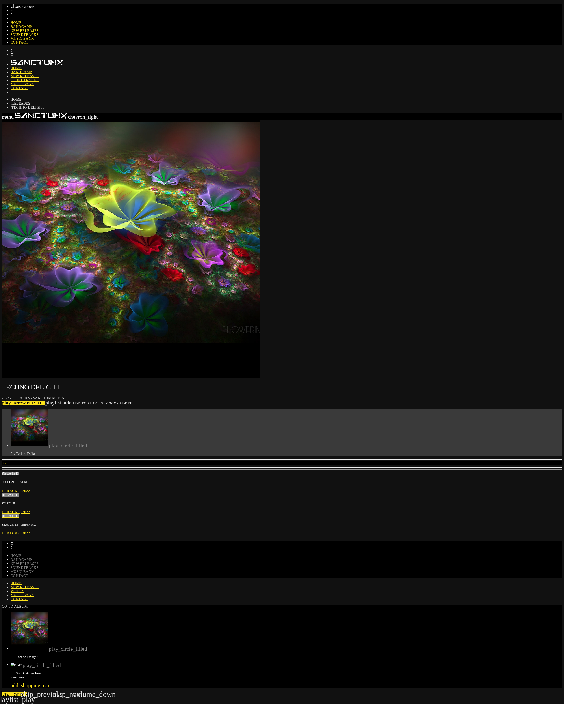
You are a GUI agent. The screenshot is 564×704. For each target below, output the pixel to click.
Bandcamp (21, 26)
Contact (19, 42)
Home (16, 22)
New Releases (25, 30)
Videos (17, 591)
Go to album (15, 606)
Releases (20, 103)
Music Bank (22, 38)
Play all (23, 403)
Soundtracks (25, 34)
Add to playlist (75, 403)
